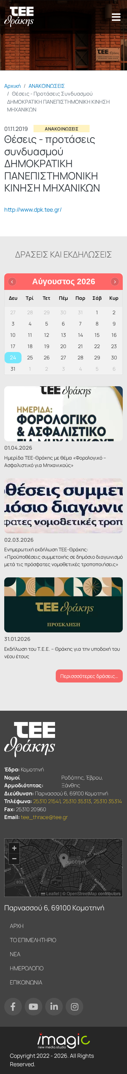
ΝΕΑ (15, 954)
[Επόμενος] (114, 281)
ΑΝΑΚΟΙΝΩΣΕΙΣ (47, 85)
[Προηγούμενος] (12, 281)
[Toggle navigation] (116, 17)
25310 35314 (107, 801)
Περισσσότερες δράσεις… (89, 676)
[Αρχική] (19, 17)
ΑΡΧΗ (17, 926)
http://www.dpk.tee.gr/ (33, 209)
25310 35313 (77, 801)
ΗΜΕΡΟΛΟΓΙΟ (26, 968)
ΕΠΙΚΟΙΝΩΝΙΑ (26, 982)
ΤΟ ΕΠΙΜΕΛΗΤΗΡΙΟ (33, 940)
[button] (63, 860)
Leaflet (52, 893)
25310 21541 (46, 801)
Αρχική (12, 85)
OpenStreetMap (82, 893)
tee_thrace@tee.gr (44, 817)
